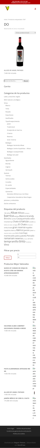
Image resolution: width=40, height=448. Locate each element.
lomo (17, 233)
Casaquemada (23, 218)
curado (31, 222)
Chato (16, 221)
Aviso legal (10, 428)
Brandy (8, 164)
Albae (14, 212)
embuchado (8, 228)
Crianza (9, 133)
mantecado (9, 235)
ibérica (13, 230)
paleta (17, 236)
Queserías (9, 191)
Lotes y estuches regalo (12, 97)
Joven (9, 124)
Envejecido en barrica (14, 130)
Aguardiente (10, 160)
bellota (16, 216)
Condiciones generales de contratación (19, 431)
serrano (30, 239)
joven (32, 230)
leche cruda (12, 233)
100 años (7, 213)
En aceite (9, 185)
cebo (32, 218)
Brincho (7, 218)
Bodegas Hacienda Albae (15, 145)
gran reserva (19, 227)
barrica (9, 216)
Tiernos (8, 176)
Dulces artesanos (10, 203)
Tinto (7, 109)
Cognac (8, 167)
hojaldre (29, 227)
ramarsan (9, 238)
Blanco (8, 105)
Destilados (7, 158)
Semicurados (10, 179)
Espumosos (9, 115)
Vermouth (9, 170)
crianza (24, 221)
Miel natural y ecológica (12, 100)
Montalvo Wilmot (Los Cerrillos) (17, 194)
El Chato (22, 224)
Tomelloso (28, 242)
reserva (19, 238)
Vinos (6, 103)
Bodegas (8, 143)
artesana (27, 213)
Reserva (10, 137)
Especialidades (11, 188)
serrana (25, 239)
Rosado (8, 112)
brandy (30, 216)
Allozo (21, 212)
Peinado (30, 235)
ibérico (19, 230)
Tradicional (11, 127)
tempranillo (11, 241)
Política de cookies (19, 434)
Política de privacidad (24, 428)
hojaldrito (7, 230)
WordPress (21, 445)
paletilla (23, 236)
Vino (6, 244)
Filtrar (8, 258)
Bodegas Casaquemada (15, 152)
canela (13, 219)
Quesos (6, 173)
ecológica (15, 225)
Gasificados (9, 118)
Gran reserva (11, 140)
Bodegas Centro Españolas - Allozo (19, 148)
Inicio (5, 19)
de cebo (10, 225)
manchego (23, 233)
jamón (27, 230)
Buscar (26, 81)
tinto (22, 241)
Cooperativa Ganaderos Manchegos (19, 197)
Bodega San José (12, 155)
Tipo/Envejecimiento (12, 121)
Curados (8, 182)
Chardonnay (8, 222)
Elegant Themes (19, 443)
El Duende (30, 225)
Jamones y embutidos (11, 200)
